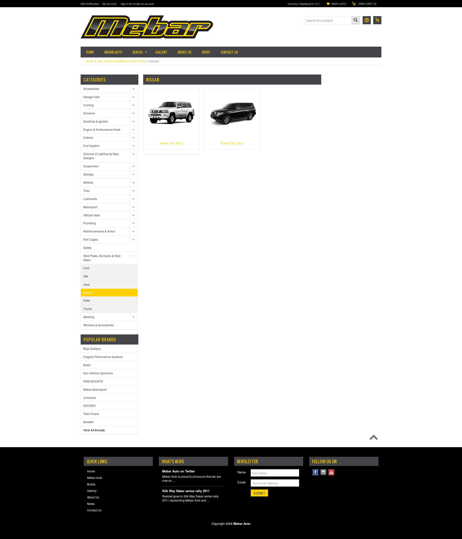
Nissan (87, 292)
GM (85, 276)
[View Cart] (377, 20)
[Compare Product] (367, 20)
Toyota (87, 309)
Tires (86, 190)
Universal (89, 397)
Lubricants (90, 199)
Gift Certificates (90, 4)
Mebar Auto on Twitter (178, 471)
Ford (86, 268)
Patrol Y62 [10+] (232, 143)
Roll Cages (90, 239)
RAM (86, 300)
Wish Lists (338, 4)
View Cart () (367, 4)
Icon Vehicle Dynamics (98, 373)
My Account (109, 4)
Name (241, 472)
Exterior (88, 137)
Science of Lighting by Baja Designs (101, 156)
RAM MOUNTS (93, 381)
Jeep (86, 284)
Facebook (316, 472)
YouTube (331, 472)
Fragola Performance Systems (103, 357)
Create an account (143, 4)
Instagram (324, 472)
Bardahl (88, 422)
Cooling (88, 105)
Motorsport (90, 207)
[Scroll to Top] (375, 438)
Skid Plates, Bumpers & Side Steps (121, 61)
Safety (87, 247)
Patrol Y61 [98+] (171, 143)
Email (241, 482)
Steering (88, 317)
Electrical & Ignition (95, 121)
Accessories (91, 89)
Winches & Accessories (98, 325)
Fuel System (91, 146)
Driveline (89, 113)
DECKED (89, 405)
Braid (86, 365)
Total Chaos (91, 414)
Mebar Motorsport (94, 389)
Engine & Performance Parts (101, 129)
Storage (88, 174)
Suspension (91, 166)
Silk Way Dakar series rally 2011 (186, 491)
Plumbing (89, 223)
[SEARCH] (355, 20)
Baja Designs (92, 348)
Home (89, 61)
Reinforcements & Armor (99, 231)
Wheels (88, 182)
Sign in (124, 4)
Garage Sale (91, 97)
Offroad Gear (91, 215)
